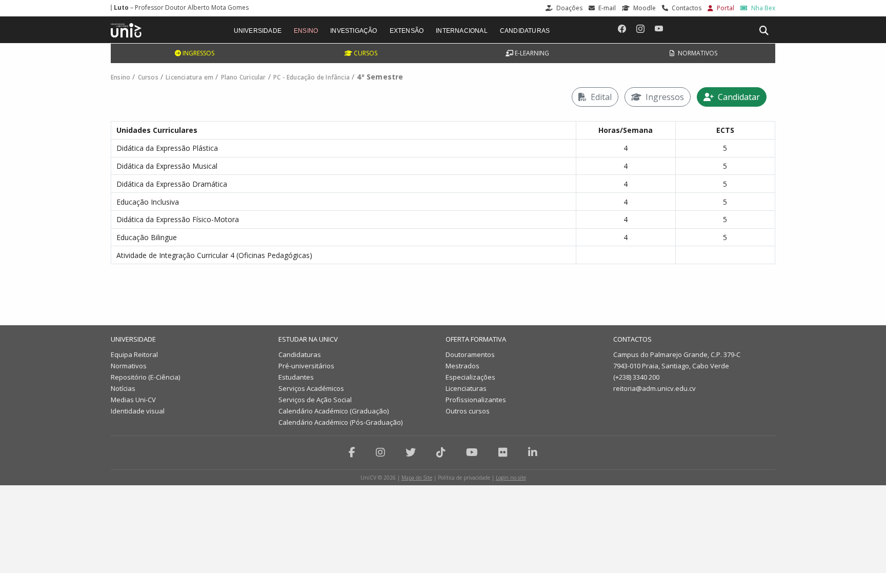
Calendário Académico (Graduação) (333, 411)
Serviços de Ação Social (315, 399)
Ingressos (197, 53)
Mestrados (462, 365)
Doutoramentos (470, 354)
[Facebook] (352, 452)
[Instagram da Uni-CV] (640, 28)
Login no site (511, 477)
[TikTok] (441, 452)
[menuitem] (257, 29)
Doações (568, 8)
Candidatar (738, 97)
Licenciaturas (466, 388)
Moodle (644, 8)
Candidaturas (299, 354)
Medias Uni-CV (133, 399)
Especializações (470, 377)
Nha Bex (762, 8)
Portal (724, 8)
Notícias (123, 388)
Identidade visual (138, 411)
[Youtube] (472, 452)
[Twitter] (411, 452)
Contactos (685, 8)
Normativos (696, 53)
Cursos (364, 53)
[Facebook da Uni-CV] (622, 28)
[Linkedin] (532, 452)
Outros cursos (468, 411)
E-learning (531, 53)
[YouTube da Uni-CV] (659, 28)
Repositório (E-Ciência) (145, 377)
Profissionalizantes (476, 399)
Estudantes (296, 377)
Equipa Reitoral (134, 354)
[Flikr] (503, 452)
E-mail (606, 8)
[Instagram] (380, 452)
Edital (600, 97)
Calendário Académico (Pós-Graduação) (340, 422)
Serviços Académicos (311, 388)
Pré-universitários (306, 365)
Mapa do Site (416, 477)
